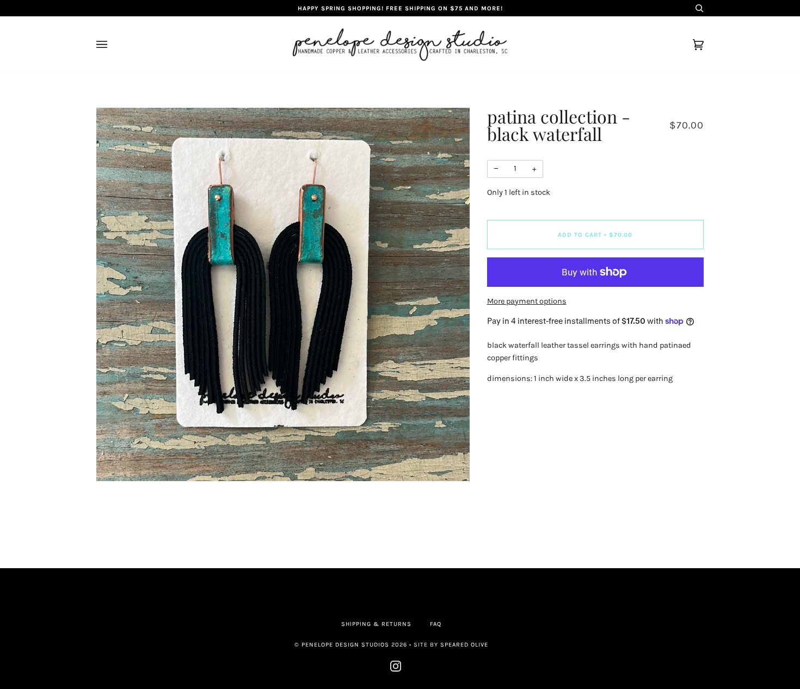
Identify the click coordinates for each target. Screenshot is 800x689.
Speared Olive (464, 644)
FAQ (435, 624)
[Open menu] (112, 44)
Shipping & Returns (376, 624)
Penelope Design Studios (345, 644)
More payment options (527, 301)
